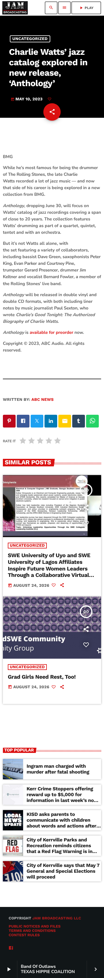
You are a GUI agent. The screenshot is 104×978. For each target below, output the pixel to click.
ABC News (42, 399)
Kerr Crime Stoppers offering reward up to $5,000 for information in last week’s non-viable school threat (63, 797)
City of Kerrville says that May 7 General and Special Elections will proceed (63, 871)
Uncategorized (30, 39)
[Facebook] (11, 948)
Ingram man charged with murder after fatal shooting (58, 769)
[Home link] (15, 8)
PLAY (86, 8)
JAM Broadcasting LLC (56, 918)
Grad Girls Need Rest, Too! (42, 676)
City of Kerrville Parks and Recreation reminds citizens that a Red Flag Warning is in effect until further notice (59, 849)
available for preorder (51, 333)
